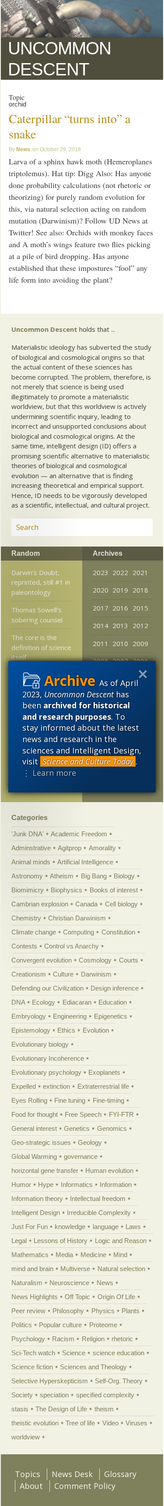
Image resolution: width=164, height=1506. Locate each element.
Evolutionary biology (40, 1044)
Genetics (77, 1128)
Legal (19, 1240)
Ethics (66, 1030)
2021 (140, 572)
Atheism (61, 876)
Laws (133, 1226)
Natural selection (121, 1268)
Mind (120, 1254)
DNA (18, 1002)
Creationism (28, 974)
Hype (45, 1184)
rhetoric (122, 1339)
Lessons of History (60, 1240)
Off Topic (77, 1296)
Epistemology (30, 1030)
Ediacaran (77, 1002)
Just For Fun (29, 1226)
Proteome (103, 1324)
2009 (140, 643)
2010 (120, 643)
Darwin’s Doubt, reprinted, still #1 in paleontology (40, 582)
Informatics (77, 1184)
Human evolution (109, 1170)
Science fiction (32, 1367)
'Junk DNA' (27, 834)
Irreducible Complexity (99, 1212)
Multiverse (75, 1268)
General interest (34, 1128)
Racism (63, 1339)
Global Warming (34, 1156)
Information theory (37, 1198)
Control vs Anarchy (71, 946)
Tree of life (80, 1423)
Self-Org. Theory (119, 1381)
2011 (100, 643)
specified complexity (105, 1395)
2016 (120, 608)
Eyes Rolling (29, 1100)
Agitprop (69, 848)
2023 (100, 572)
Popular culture (60, 1324)
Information (116, 1184)
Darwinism (96, 974)
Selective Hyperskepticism (49, 1381)
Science (73, 1353)
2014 (100, 625)
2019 (120, 590)
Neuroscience (69, 1282)
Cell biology (121, 904)
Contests (24, 946)
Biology (124, 876)
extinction (56, 1086)
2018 (140, 590)
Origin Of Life (116, 1296)
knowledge (70, 1226)
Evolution (96, 1030)
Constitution (118, 932)
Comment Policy (84, 1486)
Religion (93, 1339)
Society (22, 1395)
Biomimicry (27, 890)
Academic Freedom (79, 834)
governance (81, 1156)
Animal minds (30, 862)
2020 (100, 590)
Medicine (93, 1254)
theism (104, 1409)
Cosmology (95, 960)
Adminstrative (31, 848)
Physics (103, 1310)
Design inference (115, 988)
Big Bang (94, 876)
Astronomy (27, 876)
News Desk (72, 1474)
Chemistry (26, 918)
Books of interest (114, 890)
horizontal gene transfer (44, 1170)
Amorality (102, 848)
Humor (21, 1184)
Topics (27, 1474)
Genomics (112, 1128)
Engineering (70, 1016)
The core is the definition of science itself (41, 647)
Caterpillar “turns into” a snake (69, 126)
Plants (131, 1310)
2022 (120, 572)
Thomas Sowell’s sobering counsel (37, 614)
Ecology (43, 1002)
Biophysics (66, 890)
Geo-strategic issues (41, 1142)
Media (64, 1254)
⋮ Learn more (49, 772)
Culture (63, 974)
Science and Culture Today (87, 761)
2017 (100, 608)
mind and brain (32, 1268)
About (31, 1486)
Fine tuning (69, 1100)
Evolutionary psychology (46, 1072)
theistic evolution (35, 1423)
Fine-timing (108, 1100)
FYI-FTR (121, 1114)
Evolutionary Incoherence (47, 1058)
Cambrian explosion (39, 904)
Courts (128, 960)
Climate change (33, 932)
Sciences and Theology (93, 1367)
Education (112, 1002)
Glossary (120, 1474)
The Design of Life (61, 1409)
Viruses (136, 1423)
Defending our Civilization (47, 988)
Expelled (23, 1086)
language (106, 1226)
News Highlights (34, 1296)
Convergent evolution (41, 960)
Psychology (28, 1339)
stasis (19, 1409)
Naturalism (26, 1282)
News (23, 149)
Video (110, 1423)
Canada (86, 904)
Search (136, 526)
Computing (78, 932)
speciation (54, 1395)
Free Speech (83, 1114)
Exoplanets (104, 1072)
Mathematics (30, 1254)
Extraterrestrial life (103, 1086)
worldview (25, 1437)
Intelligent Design (35, 1212)
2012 (140, 625)
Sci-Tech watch (33, 1353)
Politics (21, 1324)
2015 (140, 608)
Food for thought (34, 1114)
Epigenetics (110, 1016)
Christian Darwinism (77, 918)
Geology (90, 1142)
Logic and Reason (121, 1240)
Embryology (28, 1016)
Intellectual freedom (98, 1198)
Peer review (28, 1310)
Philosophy (68, 1310)
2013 (120, 625)
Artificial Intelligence (85, 862)
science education (118, 1353)
